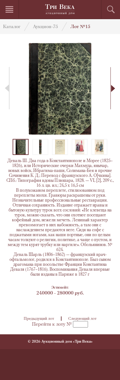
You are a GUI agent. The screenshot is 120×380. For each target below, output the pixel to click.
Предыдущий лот (39, 319)
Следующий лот (82, 319)
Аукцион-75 (45, 27)
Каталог (11, 27)
